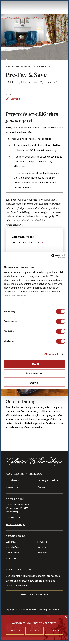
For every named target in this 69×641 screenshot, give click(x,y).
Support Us (11, 542)
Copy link (15, 99)
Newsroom (12, 487)
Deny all (34, 382)
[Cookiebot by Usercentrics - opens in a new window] (51, 256)
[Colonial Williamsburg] (34, 465)
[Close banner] (66, 617)
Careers (42, 487)
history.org (11, 558)
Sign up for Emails (34, 594)
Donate (54, 630)
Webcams (42, 552)
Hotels (34, 630)
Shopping (42, 547)
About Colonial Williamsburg (24, 473)
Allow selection (34, 373)
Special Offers (12, 547)
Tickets (14, 630)
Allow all (34, 364)
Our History (12, 480)
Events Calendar (13, 552)
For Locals (42, 542)
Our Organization (47, 480)
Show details (51, 354)
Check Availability (26, 242)
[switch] (60, 321)
